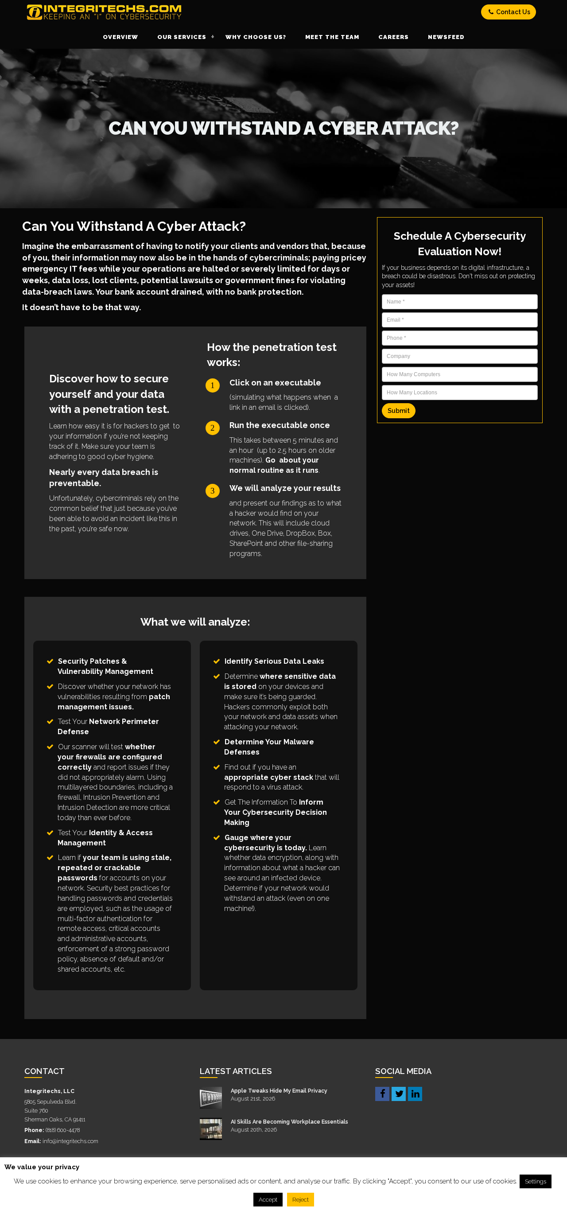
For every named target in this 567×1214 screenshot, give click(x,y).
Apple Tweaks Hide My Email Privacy (279, 1090)
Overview (120, 37)
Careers (393, 37)
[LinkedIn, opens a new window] (415, 1093)
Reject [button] (300, 1199)
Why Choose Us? (255, 37)
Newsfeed (446, 37)
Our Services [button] (181, 37)
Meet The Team (332, 37)
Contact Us (512, 12)
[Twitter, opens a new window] (399, 1093)
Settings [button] (535, 1181)
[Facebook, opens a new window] (382, 1093)
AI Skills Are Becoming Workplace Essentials (289, 1121)
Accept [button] (268, 1199)
